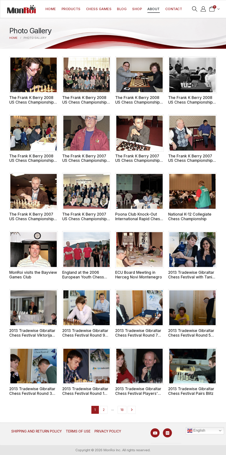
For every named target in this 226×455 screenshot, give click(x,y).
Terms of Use (78, 431)
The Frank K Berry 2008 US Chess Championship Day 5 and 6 (137, 102)
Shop (137, 9)
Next (132, 410)
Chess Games (99, 9)
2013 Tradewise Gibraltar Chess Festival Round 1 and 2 (85, 393)
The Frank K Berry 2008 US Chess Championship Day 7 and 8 (84, 102)
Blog (122, 9)
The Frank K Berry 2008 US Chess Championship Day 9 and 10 (31, 102)
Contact (173, 9)
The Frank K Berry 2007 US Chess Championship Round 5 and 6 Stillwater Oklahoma (190, 163)
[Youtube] (155, 432)
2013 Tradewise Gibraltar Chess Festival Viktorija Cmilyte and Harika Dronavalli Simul (32, 337)
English (198, 430)
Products (71, 9)
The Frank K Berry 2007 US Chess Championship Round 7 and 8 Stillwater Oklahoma (137, 163)
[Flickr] (167, 432)
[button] (195, 9)
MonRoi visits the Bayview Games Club (33, 274)
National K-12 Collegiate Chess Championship (189, 216)
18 (122, 410)
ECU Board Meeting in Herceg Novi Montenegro (138, 274)
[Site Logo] (21, 9)
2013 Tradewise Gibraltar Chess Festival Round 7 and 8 (138, 335)
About (153, 9)
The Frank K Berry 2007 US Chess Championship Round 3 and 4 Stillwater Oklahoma (31, 221)
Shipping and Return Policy (36, 431)
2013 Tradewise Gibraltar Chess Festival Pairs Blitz (191, 391)
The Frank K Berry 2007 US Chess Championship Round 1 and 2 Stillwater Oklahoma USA (84, 221)
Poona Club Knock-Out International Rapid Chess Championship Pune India (138, 219)
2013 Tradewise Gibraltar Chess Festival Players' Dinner (138, 393)
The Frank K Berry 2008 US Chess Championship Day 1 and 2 (31, 160)
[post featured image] (33, 74)
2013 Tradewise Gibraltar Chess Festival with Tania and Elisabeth (191, 277)
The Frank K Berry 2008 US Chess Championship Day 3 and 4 (190, 102)
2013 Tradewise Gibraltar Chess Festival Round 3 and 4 (32, 393)
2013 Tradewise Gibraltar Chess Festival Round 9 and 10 (85, 335)
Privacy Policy (107, 431)
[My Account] (203, 9)
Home (50, 9)
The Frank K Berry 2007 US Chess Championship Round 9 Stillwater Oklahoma (84, 163)
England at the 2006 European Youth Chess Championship (83, 277)
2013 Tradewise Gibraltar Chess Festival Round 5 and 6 (191, 335)
